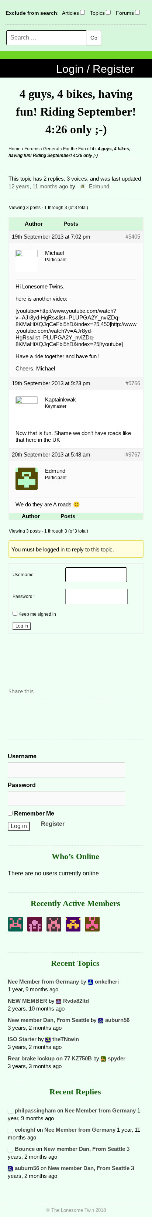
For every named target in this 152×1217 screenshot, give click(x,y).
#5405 (132, 236)
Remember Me (33, 813)
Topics (97, 13)
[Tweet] (32, 712)
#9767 (132, 454)
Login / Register (95, 69)
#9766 (132, 383)
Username (22, 756)
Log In (21, 626)
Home (14, 148)
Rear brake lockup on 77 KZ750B (50, 1058)
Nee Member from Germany (43, 981)
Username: (24, 574)
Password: (23, 596)
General (51, 148)
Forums (125, 13)
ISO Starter (22, 1039)
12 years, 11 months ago (38, 186)
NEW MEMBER (27, 1001)
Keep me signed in (37, 614)
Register (53, 824)
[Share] (16, 712)
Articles (70, 13)
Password (22, 785)
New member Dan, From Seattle (48, 1020)
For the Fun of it (78, 148)
